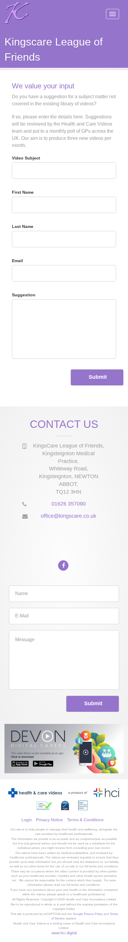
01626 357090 (68, 504)
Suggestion (23, 294)
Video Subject (26, 158)
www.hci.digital (64, 933)
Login (26, 819)
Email (17, 260)
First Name (23, 192)
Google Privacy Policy (88, 914)
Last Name (22, 226)
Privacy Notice (49, 819)
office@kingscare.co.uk (68, 516)
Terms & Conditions (85, 819)
